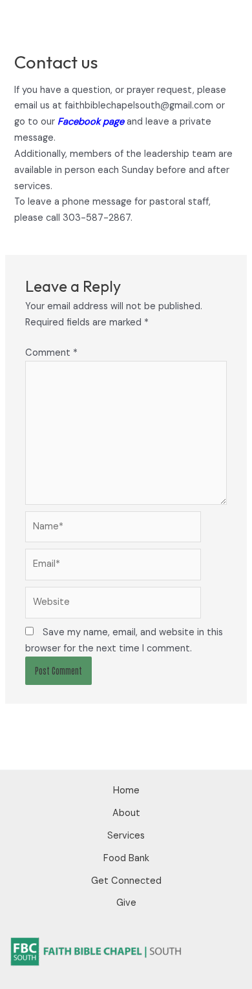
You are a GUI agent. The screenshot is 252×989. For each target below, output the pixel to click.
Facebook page (91, 122)
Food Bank (126, 858)
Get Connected (126, 881)
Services (126, 836)
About (126, 813)
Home (126, 790)
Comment (51, 353)
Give (126, 903)
